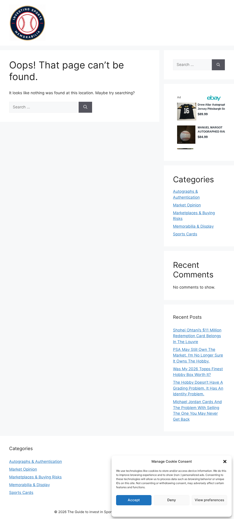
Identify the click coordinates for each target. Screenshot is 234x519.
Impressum (171, 510)
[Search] (85, 107)
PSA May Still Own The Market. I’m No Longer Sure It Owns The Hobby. (198, 355)
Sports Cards (185, 234)
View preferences (209, 500)
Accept (134, 500)
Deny (171, 500)
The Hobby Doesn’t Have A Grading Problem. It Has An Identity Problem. (198, 388)
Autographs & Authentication (35, 461)
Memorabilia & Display (193, 226)
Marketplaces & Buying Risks (35, 477)
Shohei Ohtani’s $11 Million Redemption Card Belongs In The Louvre (197, 336)
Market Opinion (187, 205)
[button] (225, 461)
